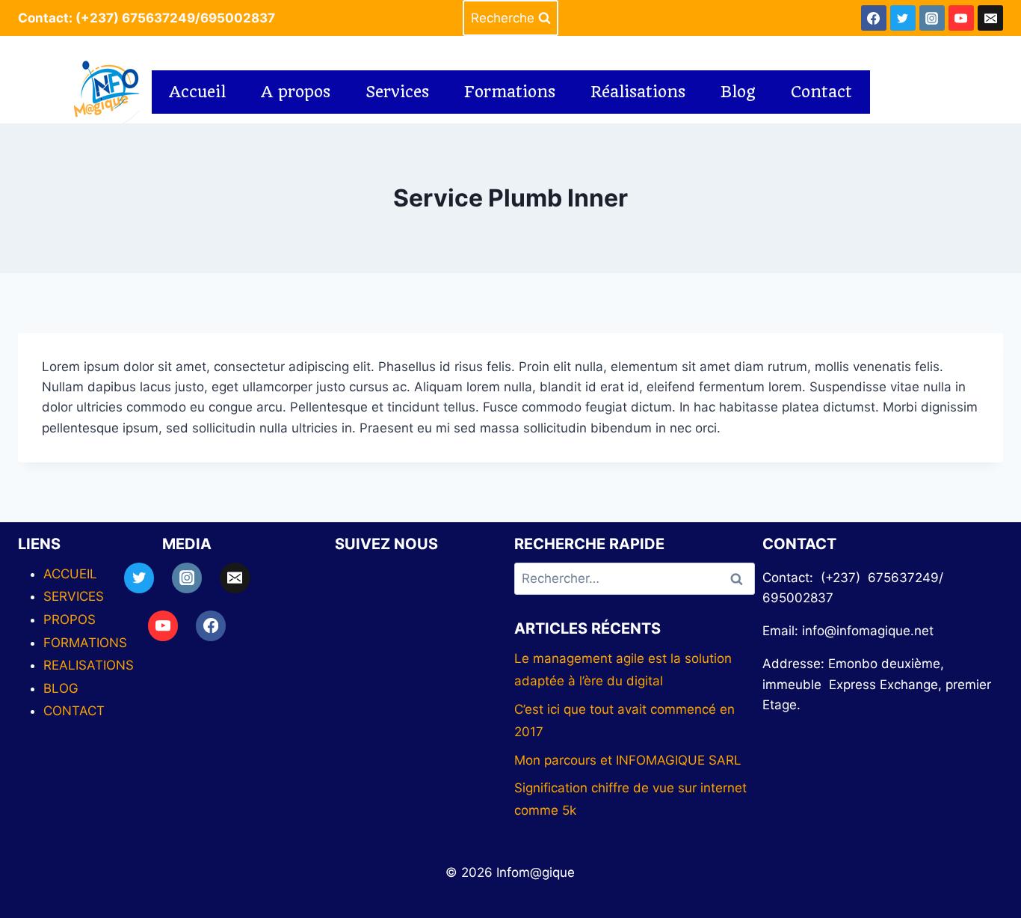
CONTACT (74, 710)
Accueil (197, 91)
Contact (821, 91)
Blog (738, 91)
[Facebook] (873, 18)
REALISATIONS (88, 665)
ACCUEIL (70, 573)
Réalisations (637, 91)
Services (397, 91)
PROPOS (69, 619)
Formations (509, 91)
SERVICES (73, 596)
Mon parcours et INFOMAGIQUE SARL (627, 760)
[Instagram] (932, 18)
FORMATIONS (85, 642)
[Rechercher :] (634, 578)
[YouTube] (961, 18)
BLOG (60, 688)
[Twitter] (903, 18)
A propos (295, 91)
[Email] (990, 18)
